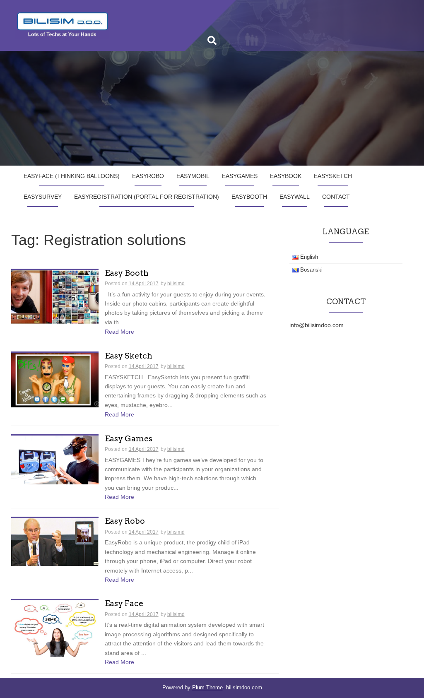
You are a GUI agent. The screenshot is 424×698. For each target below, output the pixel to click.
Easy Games (128, 439)
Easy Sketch (128, 356)
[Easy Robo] (55, 541)
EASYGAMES (240, 176)
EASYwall (294, 196)
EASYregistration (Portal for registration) (146, 196)
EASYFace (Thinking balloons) (72, 176)
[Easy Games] (55, 459)
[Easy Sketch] (55, 379)
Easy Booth (127, 273)
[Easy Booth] (55, 296)
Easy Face (124, 603)
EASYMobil (193, 176)
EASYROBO (148, 176)
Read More (119, 331)
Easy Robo (125, 521)
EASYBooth (249, 196)
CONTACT (336, 196)
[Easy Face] (55, 628)
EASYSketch (333, 176)
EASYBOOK (285, 176)
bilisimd (176, 283)
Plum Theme (207, 687)
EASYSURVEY (43, 196)
